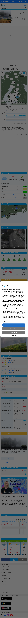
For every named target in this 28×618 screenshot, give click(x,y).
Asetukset (13, 328)
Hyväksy (13, 325)
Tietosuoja (14, 335)
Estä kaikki (13, 332)
